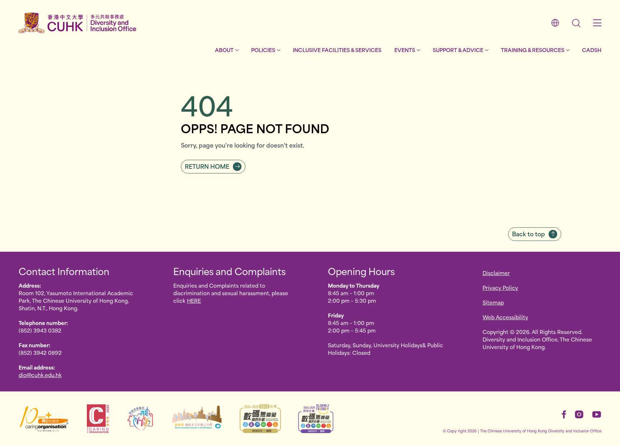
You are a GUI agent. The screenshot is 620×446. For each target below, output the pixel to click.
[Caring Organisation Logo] (44, 418)
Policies (263, 50)
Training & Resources (532, 50)
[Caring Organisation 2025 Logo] (98, 418)
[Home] (78, 23)
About (224, 50)
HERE (194, 300)
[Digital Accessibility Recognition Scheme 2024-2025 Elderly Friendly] (315, 418)
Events (404, 50)
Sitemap (493, 302)
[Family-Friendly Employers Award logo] (140, 418)
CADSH (591, 50)
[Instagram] (579, 414)
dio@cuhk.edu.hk (40, 375)
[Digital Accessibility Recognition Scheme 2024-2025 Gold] (260, 418)
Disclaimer (496, 273)
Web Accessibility (505, 317)
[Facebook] (564, 414)
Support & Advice (458, 50)
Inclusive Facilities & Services (337, 50)
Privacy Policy (500, 287)
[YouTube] (596, 414)
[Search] (576, 23)
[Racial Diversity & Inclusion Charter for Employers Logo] (197, 418)
